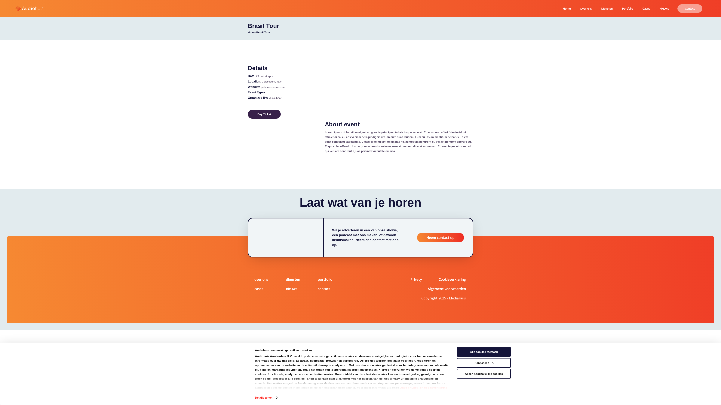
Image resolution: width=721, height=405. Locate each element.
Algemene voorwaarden (447, 288)
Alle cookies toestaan (484, 351)
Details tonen (263, 397)
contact (324, 288)
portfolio (325, 279)
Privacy (416, 279)
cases (258, 288)
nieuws (291, 288)
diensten (293, 279)
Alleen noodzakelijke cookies (484, 373)
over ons (261, 279)
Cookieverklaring (452, 279)
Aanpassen (481, 362)
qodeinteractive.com (273, 87)
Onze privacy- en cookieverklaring (424, 387)
